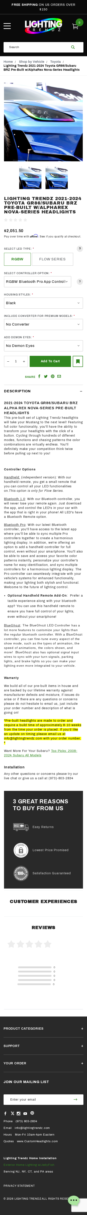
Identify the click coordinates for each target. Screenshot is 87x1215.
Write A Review (39, 220)
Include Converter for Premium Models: (38, 316)
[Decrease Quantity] (8, 361)
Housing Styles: (17, 294)
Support (12, 1046)
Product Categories (23, 1028)
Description (17, 391)
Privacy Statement (19, 1185)
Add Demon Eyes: (18, 337)
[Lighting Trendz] (44, 25)
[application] (74, 1202)
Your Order (15, 1063)
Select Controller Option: (27, 273)
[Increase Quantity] (24, 361)
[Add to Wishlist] (78, 361)
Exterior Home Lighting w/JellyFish (29, 1164)
